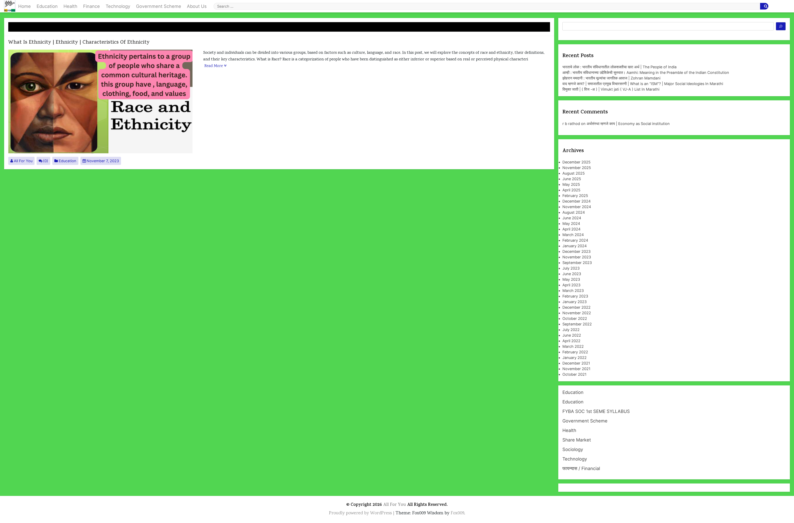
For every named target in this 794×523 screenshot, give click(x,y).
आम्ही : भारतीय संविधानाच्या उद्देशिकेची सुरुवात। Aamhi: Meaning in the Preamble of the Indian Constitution (645, 72)
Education (47, 6)
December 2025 (576, 162)
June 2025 (571, 179)
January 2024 (574, 246)
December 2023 (576, 251)
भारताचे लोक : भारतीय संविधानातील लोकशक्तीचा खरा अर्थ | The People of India (619, 67)
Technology (118, 6)
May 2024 (571, 223)
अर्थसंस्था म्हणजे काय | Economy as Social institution (628, 123)
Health (70, 6)
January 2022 (574, 357)
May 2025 (571, 184)
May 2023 (571, 279)
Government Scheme (158, 6)
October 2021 (574, 374)
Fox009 (457, 513)
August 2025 (573, 173)
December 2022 (576, 307)
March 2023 (573, 290)
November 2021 (576, 369)
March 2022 (573, 346)
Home (24, 6)
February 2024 (575, 240)
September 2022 (577, 324)
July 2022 (571, 329)
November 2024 (576, 207)
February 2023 (575, 296)
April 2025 (571, 190)
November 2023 (576, 257)
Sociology (572, 449)
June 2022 (571, 335)
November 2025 (576, 168)
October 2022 (574, 318)
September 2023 (577, 262)
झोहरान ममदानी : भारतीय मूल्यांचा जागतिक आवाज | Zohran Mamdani (611, 78)
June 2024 (571, 218)
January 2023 (574, 302)
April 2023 (571, 285)
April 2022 (571, 341)
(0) (45, 161)
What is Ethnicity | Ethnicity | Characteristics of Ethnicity (78, 43)
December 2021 (576, 363)
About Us (197, 6)
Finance (91, 6)
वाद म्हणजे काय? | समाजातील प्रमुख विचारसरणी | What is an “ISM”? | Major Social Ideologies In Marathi (642, 84)
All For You (23, 161)
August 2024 (573, 212)
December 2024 (576, 201)
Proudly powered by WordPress (361, 513)
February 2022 (575, 352)
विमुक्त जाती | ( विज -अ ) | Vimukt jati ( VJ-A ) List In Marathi (610, 89)
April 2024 (571, 229)
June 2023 (571, 274)
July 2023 (571, 268)
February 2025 (575, 195)
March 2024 (573, 235)
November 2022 (576, 313)
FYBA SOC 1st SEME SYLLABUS (596, 411)
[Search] (781, 26)
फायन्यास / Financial (581, 468)
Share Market (576, 440)
